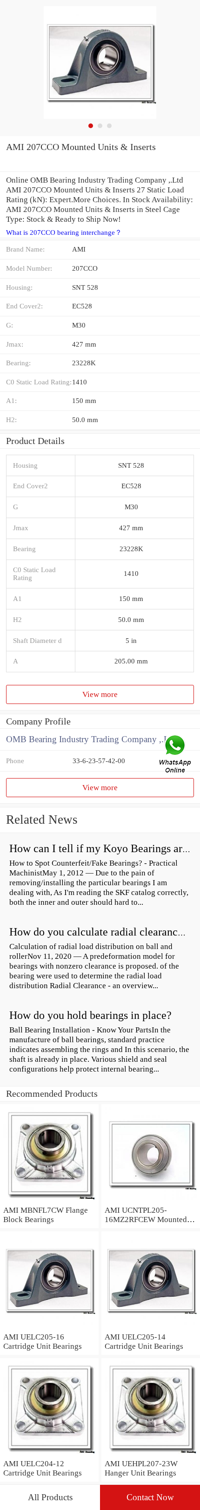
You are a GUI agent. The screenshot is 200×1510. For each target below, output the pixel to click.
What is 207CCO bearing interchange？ (64, 232)
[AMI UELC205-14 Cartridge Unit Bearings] (150, 1327)
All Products (50, 1497)
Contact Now (150, 1497)
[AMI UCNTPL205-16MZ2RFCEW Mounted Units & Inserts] (150, 1200)
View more (100, 694)
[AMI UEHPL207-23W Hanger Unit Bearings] (150, 1453)
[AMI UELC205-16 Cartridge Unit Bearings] (49, 1327)
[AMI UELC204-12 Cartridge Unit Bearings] (49, 1453)
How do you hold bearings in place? (90, 1015)
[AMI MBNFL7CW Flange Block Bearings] (49, 1200)
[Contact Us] (175, 755)
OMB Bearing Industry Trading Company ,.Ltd (91, 739)
